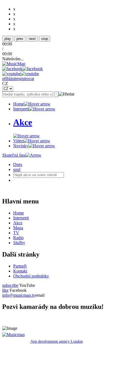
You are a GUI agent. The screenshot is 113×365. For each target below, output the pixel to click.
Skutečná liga (14, 155)
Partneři (20, 266)
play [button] (7, 39)
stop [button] (44, 39)
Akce (17, 222)
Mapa (18, 227)
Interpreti (21, 109)
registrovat (25, 78)
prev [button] (19, 39)
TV (16, 232)
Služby (19, 242)
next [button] (32, 39)
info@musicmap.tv (18, 295)
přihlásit (9, 78)
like (5, 290)
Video (18, 140)
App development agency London (56, 341)
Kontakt (20, 271)
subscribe (10, 285)
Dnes (17, 164)
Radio (18, 237)
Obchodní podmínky (31, 276)
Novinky (21, 145)
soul (16, 169)
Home (18, 104)
